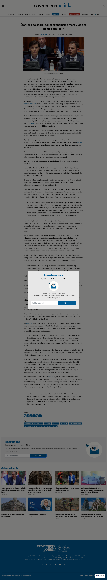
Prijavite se (67, 303)
